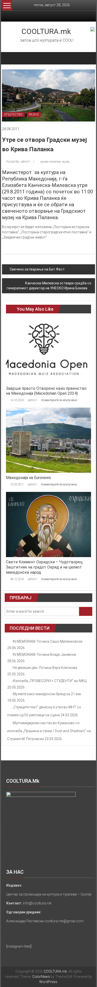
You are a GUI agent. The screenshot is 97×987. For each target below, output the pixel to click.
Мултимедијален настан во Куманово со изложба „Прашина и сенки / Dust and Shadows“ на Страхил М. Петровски (49, 731)
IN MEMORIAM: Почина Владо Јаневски (44, 655)
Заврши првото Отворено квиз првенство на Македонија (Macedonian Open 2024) (46, 391)
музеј (65, 161)
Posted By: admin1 (18, 161)
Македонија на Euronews (28, 477)
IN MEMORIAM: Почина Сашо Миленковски (47, 641)
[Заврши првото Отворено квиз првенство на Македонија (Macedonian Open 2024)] (48, 351)
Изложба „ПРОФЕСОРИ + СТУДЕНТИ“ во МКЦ (50, 681)
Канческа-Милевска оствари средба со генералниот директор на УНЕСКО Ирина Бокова (49, 285)
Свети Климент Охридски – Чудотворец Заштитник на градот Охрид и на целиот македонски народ (44, 567)
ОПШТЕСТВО (13, 114)
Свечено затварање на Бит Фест (37, 269)
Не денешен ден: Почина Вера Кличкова (45, 668)
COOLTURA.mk (46, 31)
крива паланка (50, 161)
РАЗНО (34, 114)
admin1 (32, 400)
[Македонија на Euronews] (48, 440)
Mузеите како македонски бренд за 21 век (47, 694)
